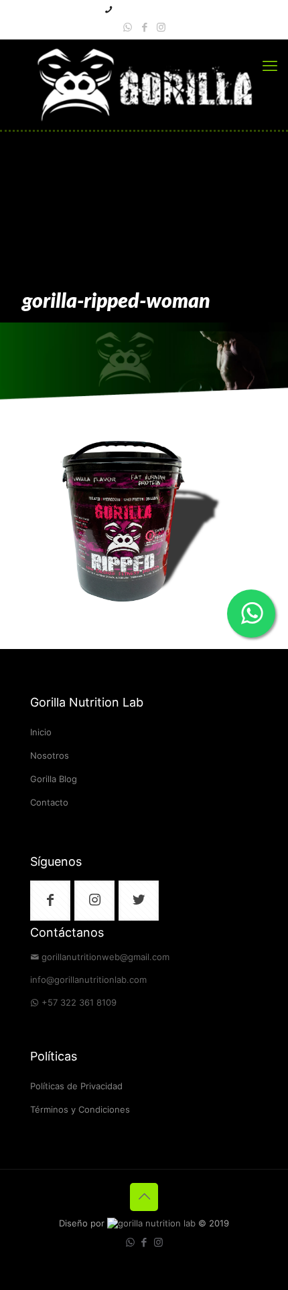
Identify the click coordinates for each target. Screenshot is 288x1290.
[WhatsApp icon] (128, 28)
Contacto (49, 803)
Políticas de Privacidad (76, 1087)
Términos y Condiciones (80, 1110)
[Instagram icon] (161, 28)
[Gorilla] (144, 84)
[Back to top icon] (144, 1197)
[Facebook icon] (144, 28)
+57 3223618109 (149, 10)
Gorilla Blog (53, 779)
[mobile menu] (270, 66)
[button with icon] (50, 901)
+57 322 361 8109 (79, 1003)
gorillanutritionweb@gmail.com (105, 957)
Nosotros (49, 756)
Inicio (41, 733)
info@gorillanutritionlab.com (88, 980)
